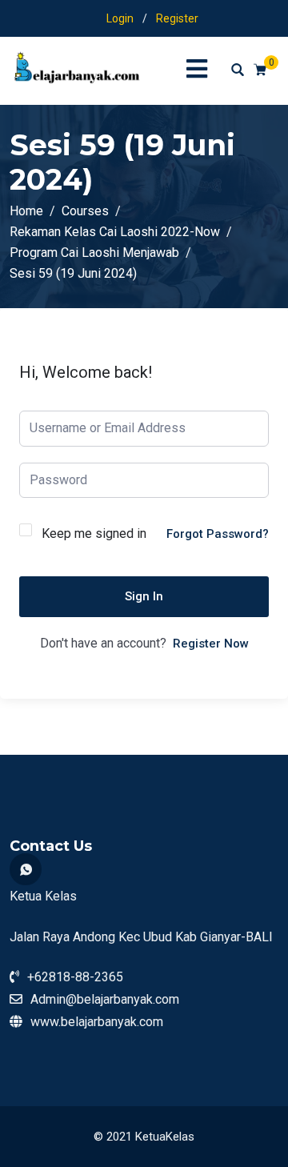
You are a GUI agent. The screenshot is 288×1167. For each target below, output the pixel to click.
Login (120, 18)
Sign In (144, 596)
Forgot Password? (217, 534)
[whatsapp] (26, 869)
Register (177, 18)
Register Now (211, 643)
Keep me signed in (94, 533)
